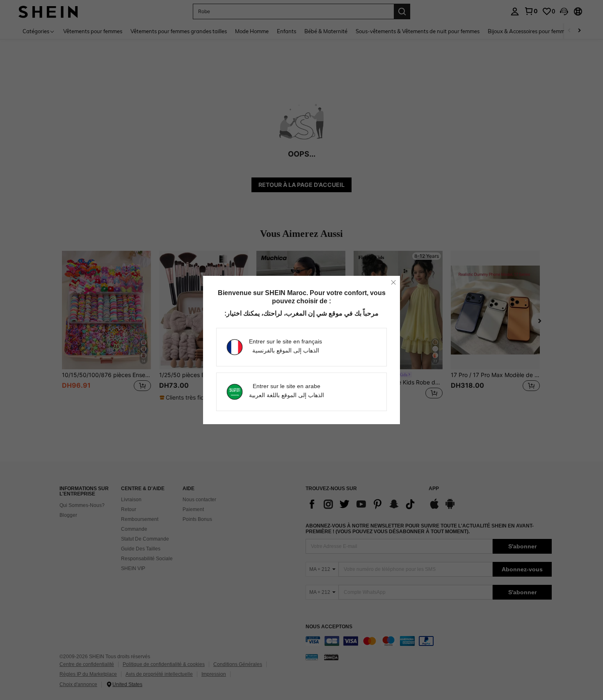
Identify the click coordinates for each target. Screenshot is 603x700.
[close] (393, 282)
